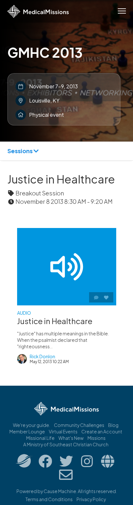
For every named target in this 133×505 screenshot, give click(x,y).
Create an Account (101, 431)
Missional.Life (40, 438)
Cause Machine (60, 491)
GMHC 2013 (45, 52)
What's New (71, 438)
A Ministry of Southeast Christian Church (65, 444)
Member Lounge (27, 431)
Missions (96, 438)
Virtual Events (63, 431)
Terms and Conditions (49, 499)
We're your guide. (31, 425)
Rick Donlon (42, 356)
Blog (113, 425)
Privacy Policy (91, 499)
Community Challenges (79, 425)
